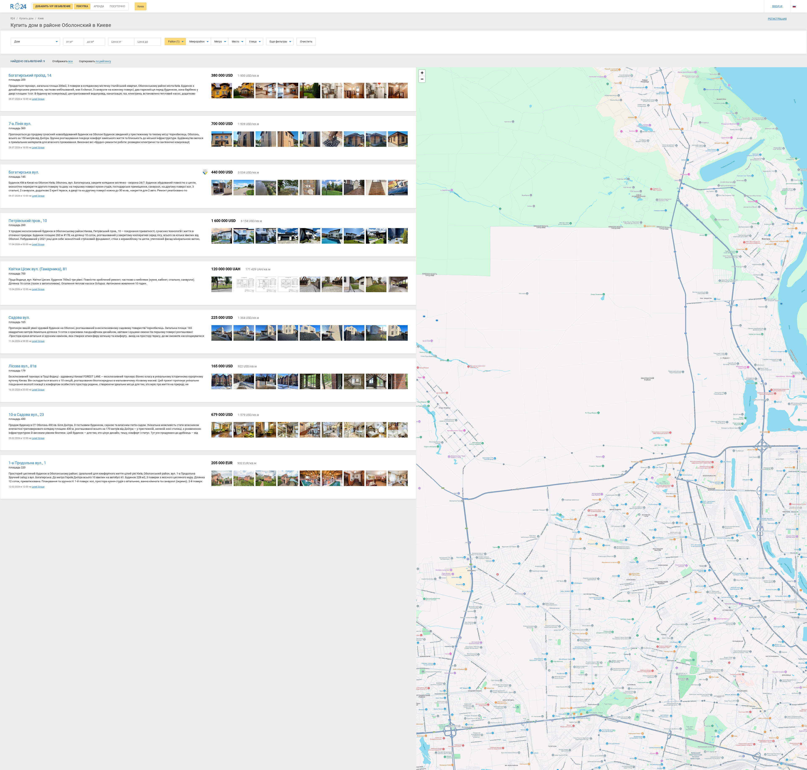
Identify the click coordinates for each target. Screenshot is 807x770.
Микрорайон (196, 41)
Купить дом (26, 18)
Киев (140, 6)
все (70, 61)
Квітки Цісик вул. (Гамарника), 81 (38, 269)
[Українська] (794, 2)
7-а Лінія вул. (20, 123)
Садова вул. (19, 317)
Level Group (38, 99)
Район (173, 41)
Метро (218, 41)
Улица (253, 41)
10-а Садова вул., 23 (26, 414)
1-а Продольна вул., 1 (27, 463)
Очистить (306, 41)
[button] (422, 73)
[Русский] (794, 6)
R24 (13, 18)
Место (235, 41)
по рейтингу (103, 61)
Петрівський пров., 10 (28, 220)
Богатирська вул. (24, 172)
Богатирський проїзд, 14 (30, 75)
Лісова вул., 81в (22, 366)
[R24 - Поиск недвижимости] (18, 6)
